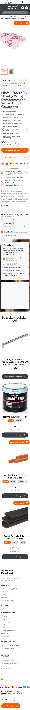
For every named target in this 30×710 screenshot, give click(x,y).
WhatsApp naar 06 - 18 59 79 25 (15, 275)
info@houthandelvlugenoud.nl (15, 232)
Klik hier (20, 185)
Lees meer (5, 205)
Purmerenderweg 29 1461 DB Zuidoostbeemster (15, 259)
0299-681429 (9, 224)
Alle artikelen (4, 17)
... (26, 481)
